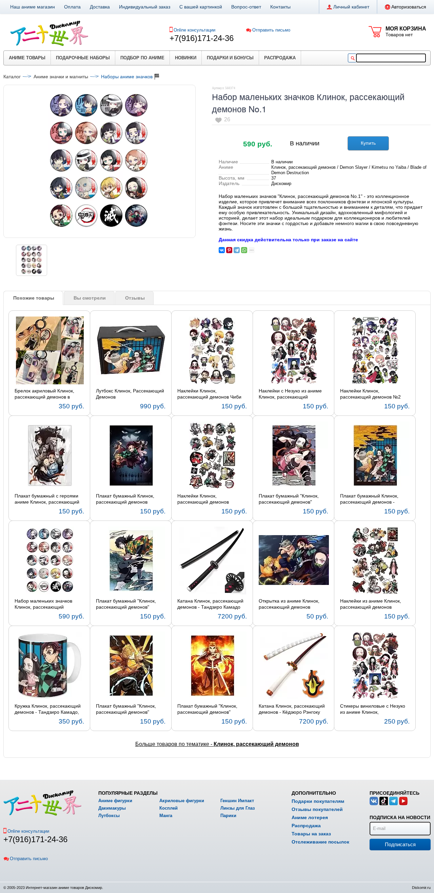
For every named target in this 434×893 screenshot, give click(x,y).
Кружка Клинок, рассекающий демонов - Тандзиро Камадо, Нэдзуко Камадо (48, 709)
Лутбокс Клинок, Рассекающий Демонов (130, 394)
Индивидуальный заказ (144, 6)
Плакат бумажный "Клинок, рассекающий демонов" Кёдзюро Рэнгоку (207, 709)
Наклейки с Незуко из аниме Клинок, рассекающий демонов (290, 394)
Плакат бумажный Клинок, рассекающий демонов (125, 499)
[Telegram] (237, 250)
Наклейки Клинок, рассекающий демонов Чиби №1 (209, 394)
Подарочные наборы (83, 57)
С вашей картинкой (200, 6)
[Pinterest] (229, 250)
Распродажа (280, 57)
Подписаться (400, 844)
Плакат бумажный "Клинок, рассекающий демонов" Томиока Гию (126, 604)
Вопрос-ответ (246, 6)
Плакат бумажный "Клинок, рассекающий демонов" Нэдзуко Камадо (289, 499)
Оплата (72, 6)
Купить (368, 143)
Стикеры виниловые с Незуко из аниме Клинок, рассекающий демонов (372, 709)
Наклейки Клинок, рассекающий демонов (203, 499)
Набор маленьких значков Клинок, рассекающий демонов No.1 (43, 604)
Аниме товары (27, 57)
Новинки (185, 57)
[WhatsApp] (244, 250)
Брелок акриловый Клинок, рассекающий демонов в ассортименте (44, 394)
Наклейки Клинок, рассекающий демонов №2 (370, 394)
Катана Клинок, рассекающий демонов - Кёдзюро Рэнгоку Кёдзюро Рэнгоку (292, 709)
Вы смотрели (90, 298)
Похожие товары (33, 298)
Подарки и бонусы (230, 57)
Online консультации (194, 30)
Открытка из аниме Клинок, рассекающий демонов (289, 604)
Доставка (100, 6)
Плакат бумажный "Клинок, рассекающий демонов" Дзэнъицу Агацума (126, 709)
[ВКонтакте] (222, 250)
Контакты (280, 6)
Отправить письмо (271, 30)
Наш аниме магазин (32, 6)
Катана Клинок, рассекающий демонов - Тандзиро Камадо (210, 604)
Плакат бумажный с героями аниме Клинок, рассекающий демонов (47, 499)
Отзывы (135, 298)
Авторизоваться (408, 6)
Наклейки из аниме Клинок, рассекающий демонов (370, 604)
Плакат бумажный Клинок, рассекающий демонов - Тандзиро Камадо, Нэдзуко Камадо (370, 499)
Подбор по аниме (142, 57)
